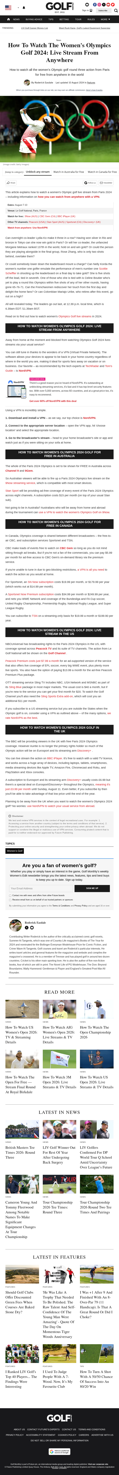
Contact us (69, 1429)
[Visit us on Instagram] (99, 4)
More (104, 19)
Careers (84, 1435)
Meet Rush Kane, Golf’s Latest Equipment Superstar (84, 28)
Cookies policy (67, 1435)
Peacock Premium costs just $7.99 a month (32, 660)
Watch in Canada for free (102, 172)
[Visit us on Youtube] (108, 4)
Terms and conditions (91, 1429)
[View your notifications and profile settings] (24, 8)
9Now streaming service (20, 483)
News (16, 19)
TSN (34, 615)
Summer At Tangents (20, 940)
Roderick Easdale (44, 82)
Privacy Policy (81, 906)
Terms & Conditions (61, 906)
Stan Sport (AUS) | (56, 222)
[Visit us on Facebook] (95, 4)
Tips (50, 19)
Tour (78, 19)
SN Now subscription (41, 582)
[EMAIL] (32, 928)
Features (91, 83)
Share (13, 183)
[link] (16, 390)
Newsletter (108, 183)
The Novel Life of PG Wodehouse (67, 964)
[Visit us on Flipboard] (113, 4)
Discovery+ (84, 750)
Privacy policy (15, 1435)
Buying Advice (34, 19)
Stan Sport (12, 490)
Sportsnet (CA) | (74, 222)
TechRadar (92, 366)
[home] (8, 19)
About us (19, 1429)
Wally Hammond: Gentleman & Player (44, 968)
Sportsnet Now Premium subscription (31, 594)
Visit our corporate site (98, 1464)
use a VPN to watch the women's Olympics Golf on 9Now (74, 512)
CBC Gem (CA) (48, 216)
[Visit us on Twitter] (104, 4)
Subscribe (102, 11)
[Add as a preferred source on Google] (59, 1451)
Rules (91, 19)
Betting (64, 19)
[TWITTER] (27, 928)
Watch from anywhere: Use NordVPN (28, 227)
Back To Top (106, 1469)
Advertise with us (102, 1435)
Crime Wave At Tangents (22, 948)
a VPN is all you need (90, 569)
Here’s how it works (94, 90)
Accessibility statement (40, 1435)
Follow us (92, 183)
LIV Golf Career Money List (34, 28)
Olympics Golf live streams (74, 316)
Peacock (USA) (37, 222)
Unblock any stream (38, 171)
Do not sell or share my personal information (59, 1440)
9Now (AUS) (31, 216)
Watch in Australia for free (68, 172)
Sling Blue (15, 687)
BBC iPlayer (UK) (66, 216)
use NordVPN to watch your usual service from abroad (60, 806)
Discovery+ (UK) (92, 222)
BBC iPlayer (54, 758)
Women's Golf (14, 851)
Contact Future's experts (43, 1429)
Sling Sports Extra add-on (57, 696)
